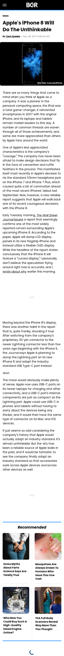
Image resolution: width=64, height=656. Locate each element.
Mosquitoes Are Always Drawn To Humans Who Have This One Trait (46, 571)
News (6, 15)
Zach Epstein (13, 36)
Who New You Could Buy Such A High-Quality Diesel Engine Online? (15, 625)
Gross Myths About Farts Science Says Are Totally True (14, 569)
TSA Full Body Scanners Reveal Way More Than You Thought (46, 623)
